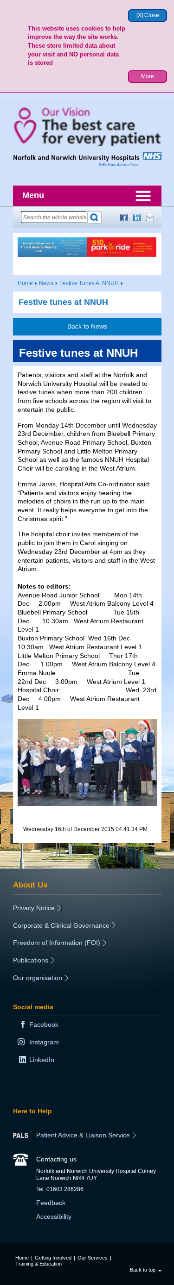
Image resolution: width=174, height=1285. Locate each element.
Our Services (92, 1257)
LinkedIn (137, 217)
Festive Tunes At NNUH (89, 283)
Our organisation (37, 977)
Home (25, 283)
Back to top (142, 1270)
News (46, 283)
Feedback (50, 1202)
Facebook (124, 217)
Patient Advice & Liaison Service (83, 1135)
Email (150, 217)
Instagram (44, 1042)
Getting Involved (53, 1257)
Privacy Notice (34, 908)
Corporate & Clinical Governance (61, 925)
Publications (30, 960)
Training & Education (38, 1263)
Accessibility (53, 1216)
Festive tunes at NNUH (63, 302)
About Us (30, 884)
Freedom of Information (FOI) (56, 942)
